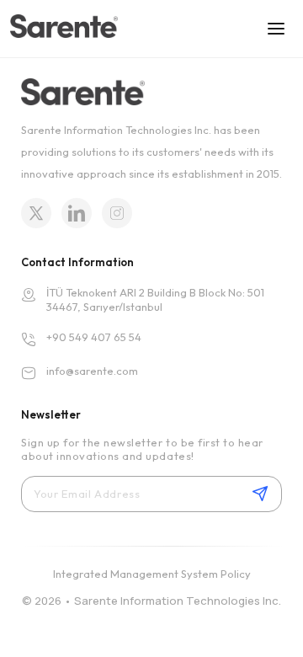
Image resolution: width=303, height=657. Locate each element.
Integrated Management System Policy (152, 573)
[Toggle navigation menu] (276, 28)
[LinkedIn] (76, 213)
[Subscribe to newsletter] (260, 493)
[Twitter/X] (36, 213)
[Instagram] (117, 213)
